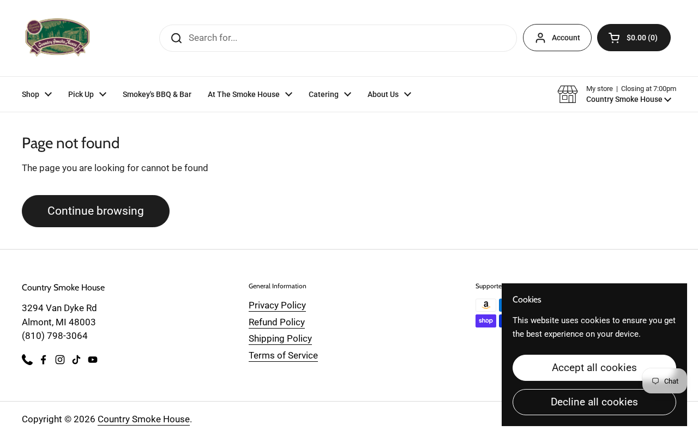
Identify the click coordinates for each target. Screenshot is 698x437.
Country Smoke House (144, 419)
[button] (634, 37)
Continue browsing (95, 210)
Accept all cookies (594, 367)
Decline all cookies (594, 402)
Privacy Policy (277, 305)
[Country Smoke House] (57, 38)
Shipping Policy (280, 338)
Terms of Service (283, 355)
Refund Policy (277, 322)
